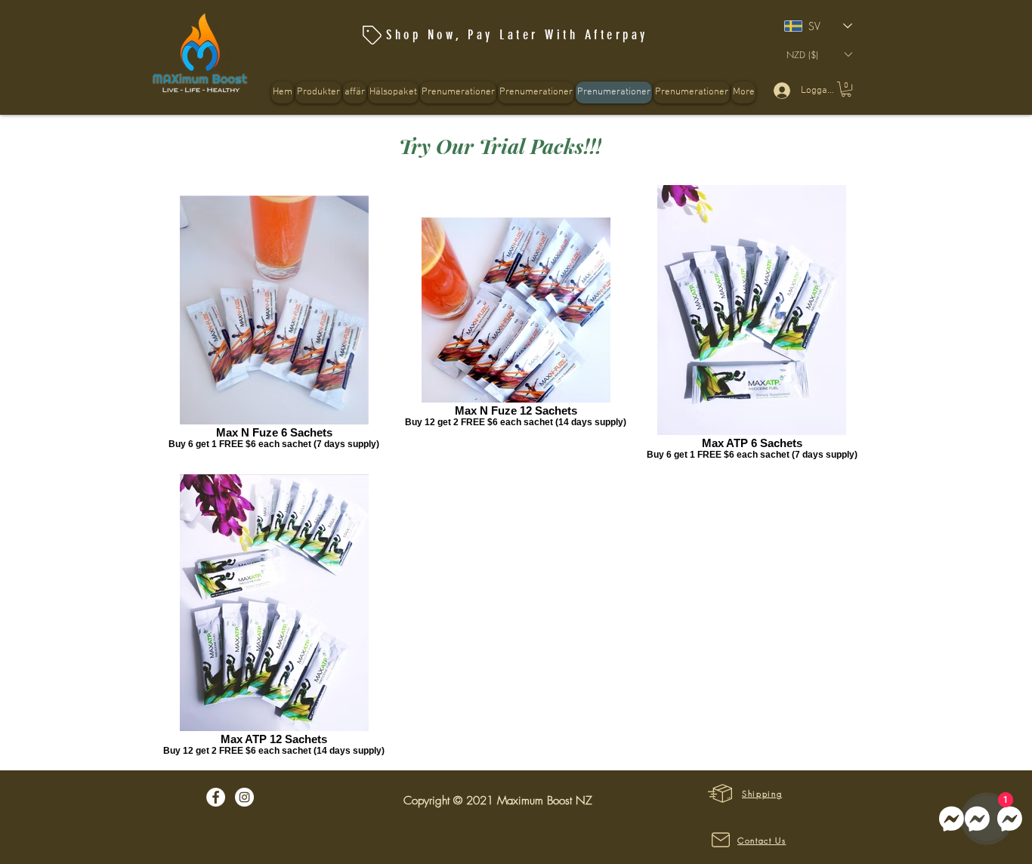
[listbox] (819, 54)
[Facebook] (215, 797)
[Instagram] (244, 797)
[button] (393, 92)
